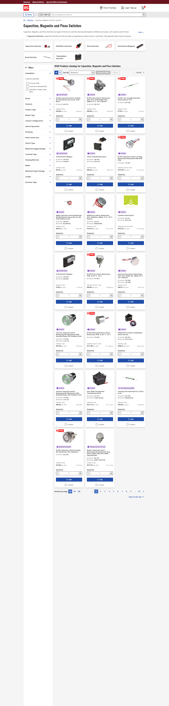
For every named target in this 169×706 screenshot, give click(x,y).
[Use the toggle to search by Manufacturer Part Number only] (49, 14)
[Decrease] (58, 119)
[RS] (26, 8)
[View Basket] (143, 7)
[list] (60, 73)
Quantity (59, 116)
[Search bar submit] (143, 14)
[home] (24, 20)
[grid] (56, 73)
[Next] (144, 73)
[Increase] (80, 119)
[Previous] (134, 73)
